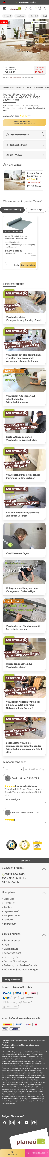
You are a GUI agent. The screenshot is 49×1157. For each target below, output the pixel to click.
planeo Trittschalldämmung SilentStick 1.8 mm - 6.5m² (16, 237)
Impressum (10, 923)
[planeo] (30, 1142)
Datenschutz (11, 948)
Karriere (8, 919)
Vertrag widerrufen (12, 979)
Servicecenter (12, 940)
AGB (6, 944)
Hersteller (9, 902)
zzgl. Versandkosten (15, 77)
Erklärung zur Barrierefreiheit (20, 965)
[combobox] (13, 769)
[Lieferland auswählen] (4, 2)
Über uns (9, 898)
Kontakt (8, 907)
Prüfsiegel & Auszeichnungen (21, 969)
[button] (4, 2)
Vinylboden (21, 16)
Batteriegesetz (12, 957)
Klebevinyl (34, 16)
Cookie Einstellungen (16, 961)
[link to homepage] (14, 9)
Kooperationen (12, 915)
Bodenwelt (7, 16)
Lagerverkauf (11, 911)
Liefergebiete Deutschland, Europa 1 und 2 (29, 1077)
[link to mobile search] (31, 8)
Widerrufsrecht (12, 952)
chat (28, 2)
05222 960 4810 (14, 874)
